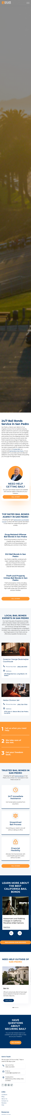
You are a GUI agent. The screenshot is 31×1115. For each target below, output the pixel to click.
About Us (4, 1099)
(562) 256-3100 (22, 666)
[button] (27, 2)
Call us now (15, 497)
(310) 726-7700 (22, 704)
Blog (3, 1096)
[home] (6, 3)
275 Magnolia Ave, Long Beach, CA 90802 (15, 674)
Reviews (4, 1103)
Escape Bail (16, 449)
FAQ (3, 1105)
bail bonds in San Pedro (16, 451)
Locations (4, 1094)
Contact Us (5, 1101)
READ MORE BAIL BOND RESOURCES (15, 942)
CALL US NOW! (15, 598)
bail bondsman (19, 776)
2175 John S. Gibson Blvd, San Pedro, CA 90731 (16, 712)
